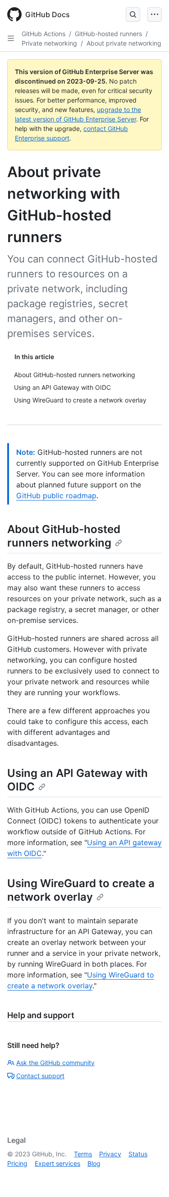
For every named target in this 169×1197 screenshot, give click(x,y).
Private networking (49, 43)
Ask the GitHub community (55, 1062)
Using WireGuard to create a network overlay (81, 890)
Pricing (17, 1163)
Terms (83, 1154)
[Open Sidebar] (11, 38)
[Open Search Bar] (133, 14)
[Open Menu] (154, 14)
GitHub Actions (43, 33)
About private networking (124, 43)
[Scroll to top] (149, 1177)
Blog (93, 1163)
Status (137, 1154)
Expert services (57, 1163)
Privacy (110, 1154)
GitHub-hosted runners (108, 33)
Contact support (40, 1076)
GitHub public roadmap (56, 495)
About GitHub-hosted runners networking (63, 536)
